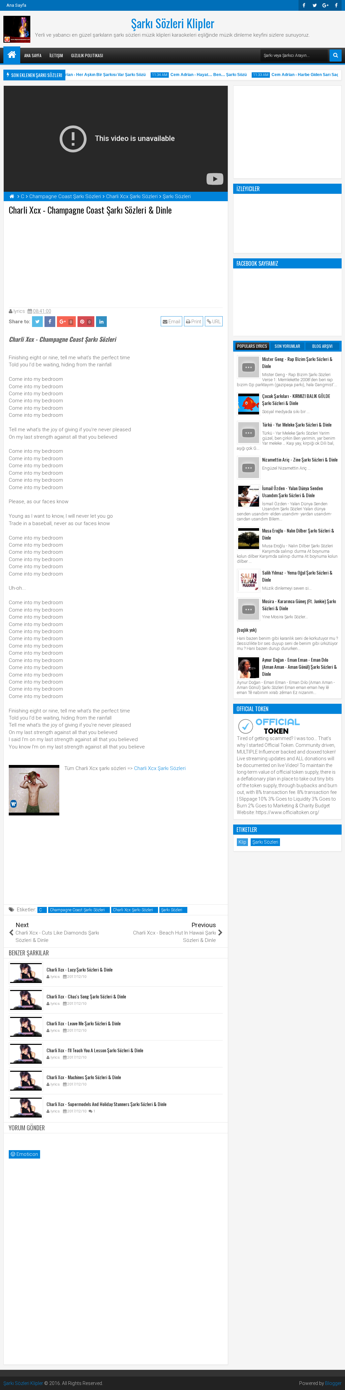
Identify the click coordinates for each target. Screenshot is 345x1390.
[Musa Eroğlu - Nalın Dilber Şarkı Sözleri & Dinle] (248, 538)
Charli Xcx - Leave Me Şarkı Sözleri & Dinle (83, 1023)
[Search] (336, 55)
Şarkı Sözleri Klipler (172, 23)
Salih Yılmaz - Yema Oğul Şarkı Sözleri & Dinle (297, 576)
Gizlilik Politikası (87, 55)
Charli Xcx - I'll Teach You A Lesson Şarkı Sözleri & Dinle (94, 1050)
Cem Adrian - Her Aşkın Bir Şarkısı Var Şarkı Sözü (91, 74)
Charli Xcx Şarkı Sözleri (160, 768)
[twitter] (314, 5)
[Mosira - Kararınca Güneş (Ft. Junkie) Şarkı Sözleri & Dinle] (248, 609)
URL (216, 321)
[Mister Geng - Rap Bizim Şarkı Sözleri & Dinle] (248, 367)
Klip (242, 842)
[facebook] (336, 5)
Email (173, 321)
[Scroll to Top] (335, 1380)
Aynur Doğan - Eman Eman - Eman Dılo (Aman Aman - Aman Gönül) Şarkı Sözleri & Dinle (299, 666)
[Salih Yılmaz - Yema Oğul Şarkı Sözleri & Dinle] (248, 580)
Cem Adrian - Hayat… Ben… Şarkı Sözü (202, 74)
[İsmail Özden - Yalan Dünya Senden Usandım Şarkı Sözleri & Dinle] (248, 496)
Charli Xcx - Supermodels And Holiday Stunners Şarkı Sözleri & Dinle (106, 1103)
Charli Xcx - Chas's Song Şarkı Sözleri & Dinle (86, 996)
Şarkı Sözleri (171, 910)
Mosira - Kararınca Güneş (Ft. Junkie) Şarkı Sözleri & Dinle (299, 604)
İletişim (56, 55)
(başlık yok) (246, 629)
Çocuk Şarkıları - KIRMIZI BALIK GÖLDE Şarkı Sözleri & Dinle (296, 399)
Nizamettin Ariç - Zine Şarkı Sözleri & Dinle (300, 459)
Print (195, 321)
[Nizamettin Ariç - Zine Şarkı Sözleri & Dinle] (248, 467)
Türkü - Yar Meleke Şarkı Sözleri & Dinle (297, 424)
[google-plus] (325, 5)
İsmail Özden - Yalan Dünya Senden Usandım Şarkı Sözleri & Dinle (292, 491)
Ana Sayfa (16, 5)
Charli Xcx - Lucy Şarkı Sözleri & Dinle (79, 969)
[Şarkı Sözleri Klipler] (11, 54)
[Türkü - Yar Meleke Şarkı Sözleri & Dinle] (248, 432)
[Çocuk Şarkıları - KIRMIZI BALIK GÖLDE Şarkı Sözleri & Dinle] (248, 404)
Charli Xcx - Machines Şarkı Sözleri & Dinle (83, 1077)
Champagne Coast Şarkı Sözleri (77, 910)
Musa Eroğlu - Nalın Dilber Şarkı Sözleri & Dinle (298, 534)
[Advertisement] (115, 260)
